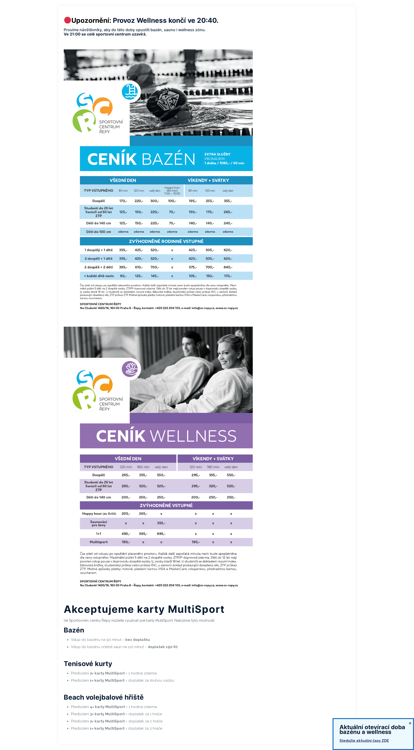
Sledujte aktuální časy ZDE (364, 740)
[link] (158, 183)
